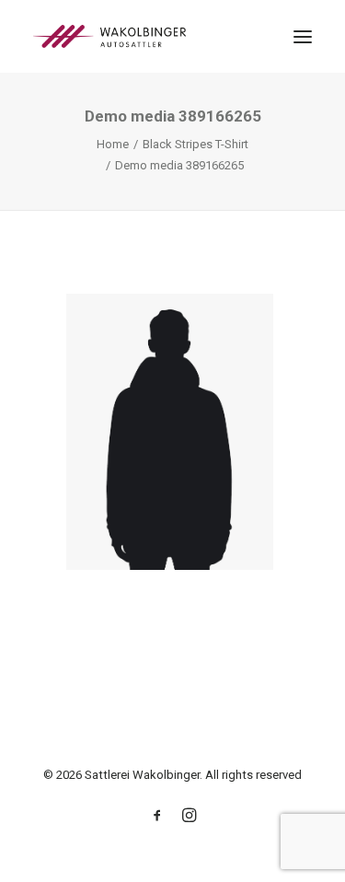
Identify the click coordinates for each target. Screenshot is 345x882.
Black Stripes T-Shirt (195, 144)
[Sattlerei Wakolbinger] (109, 36)
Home (113, 144)
